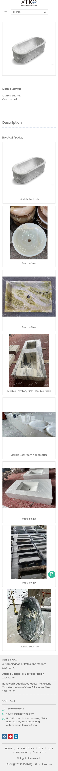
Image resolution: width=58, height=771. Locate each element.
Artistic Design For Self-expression (23, 674)
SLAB (50, 748)
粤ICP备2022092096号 (19, 764)
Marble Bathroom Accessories (29, 455)
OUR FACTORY (25, 748)
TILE (40, 748)
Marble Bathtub (29, 199)
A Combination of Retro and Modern (24, 664)
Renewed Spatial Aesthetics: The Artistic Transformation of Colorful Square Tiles (26, 685)
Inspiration (21, 752)
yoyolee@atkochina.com (20, 713)
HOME (8, 748)
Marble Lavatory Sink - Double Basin (29, 391)
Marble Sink (29, 263)
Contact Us (39, 752)
